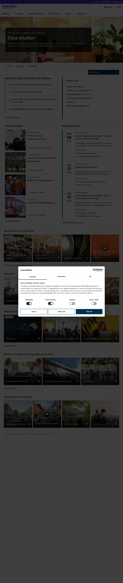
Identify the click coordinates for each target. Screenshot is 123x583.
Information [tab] (61, 276)
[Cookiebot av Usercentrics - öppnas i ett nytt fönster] (94, 270)
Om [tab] (90, 276)
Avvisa (34, 311)
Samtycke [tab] (32, 277)
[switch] (50, 303)
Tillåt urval (61, 311)
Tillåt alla (89, 311)
